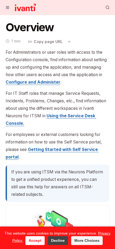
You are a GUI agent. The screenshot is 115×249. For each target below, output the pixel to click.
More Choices (86, 240)
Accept (35, 240)
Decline (58, 240)
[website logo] (25, 7)
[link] (33, 82)
